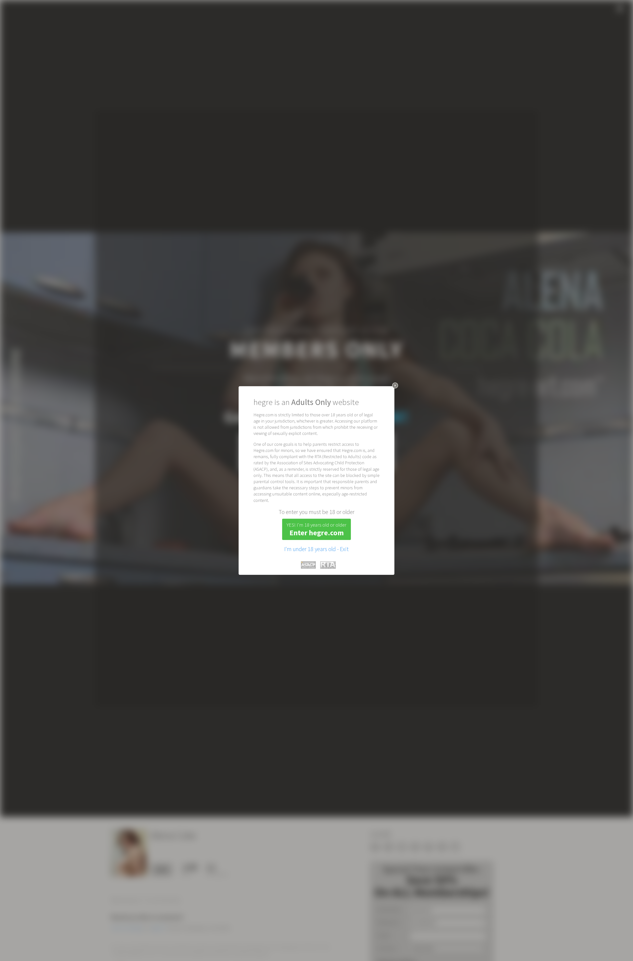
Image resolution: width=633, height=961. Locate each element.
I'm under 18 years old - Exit (316, 549)
